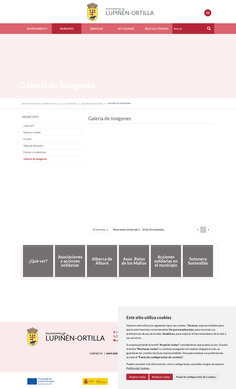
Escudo (27, 138)
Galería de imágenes (92, 103)
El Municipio (70, 103)
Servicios (96, 28)
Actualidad (126, 28)
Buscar (208, 29)
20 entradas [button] (99, 229)
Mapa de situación (33, 145)
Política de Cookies (137, 368)
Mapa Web (112, 353)
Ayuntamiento (37, 28)
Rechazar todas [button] (161, 376)
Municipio (66, 28)
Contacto (96, 353)
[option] (38, 261)
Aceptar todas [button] (137, 376)
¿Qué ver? (29, 125)
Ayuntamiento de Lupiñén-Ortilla (40, 103)
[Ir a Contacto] (207, 12)
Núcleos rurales (32, 132)
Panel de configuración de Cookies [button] (196, 376)
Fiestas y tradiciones (34, 152)
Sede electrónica (157, 28)
